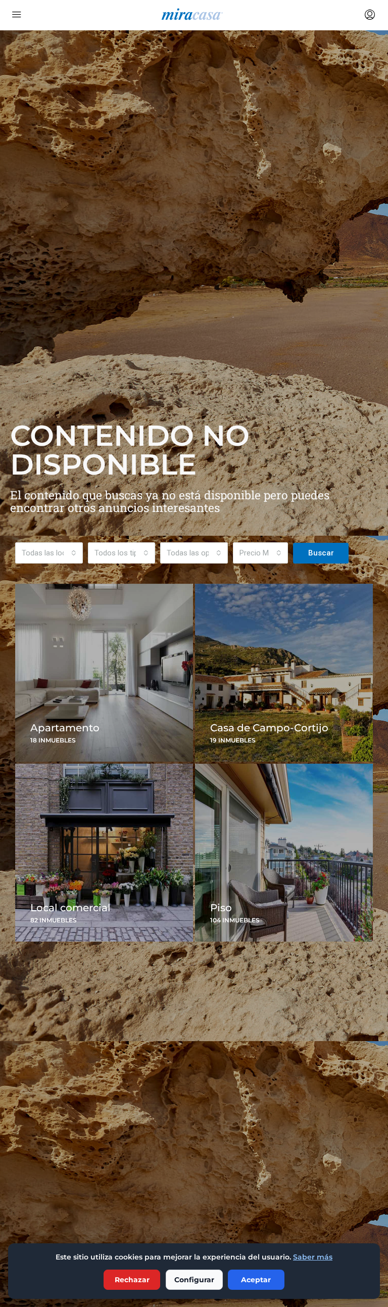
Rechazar (132, 1279)
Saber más (312, 1257)
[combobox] (49, 553)
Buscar (321, 552)
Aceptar (256, 1279)
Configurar (194, 1279)
